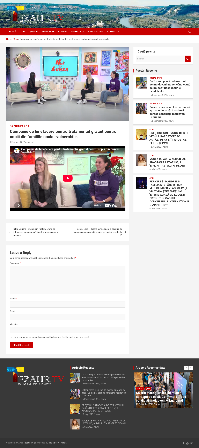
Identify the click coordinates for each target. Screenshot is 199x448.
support (30, 142)
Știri (32, 31)
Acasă (12, 31)
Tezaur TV (29, 442)
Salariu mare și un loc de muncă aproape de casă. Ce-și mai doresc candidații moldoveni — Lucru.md (169, 112)
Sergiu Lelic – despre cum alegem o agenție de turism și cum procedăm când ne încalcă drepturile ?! (97, 232)
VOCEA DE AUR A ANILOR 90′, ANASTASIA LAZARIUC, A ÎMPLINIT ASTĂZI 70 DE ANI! (167, 162)
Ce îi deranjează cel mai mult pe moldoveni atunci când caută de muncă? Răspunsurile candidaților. (169, 86)
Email (13, 311)
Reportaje (77, 31)
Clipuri (62, 31)
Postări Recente (146, 70)
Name (13, 298)
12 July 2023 (155, 147)
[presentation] (186, 368)
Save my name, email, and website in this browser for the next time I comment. (51, 337)
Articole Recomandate (150, 367)
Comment (15, 263)
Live (23, 31)
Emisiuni (46, 31)
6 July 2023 (154, 169)
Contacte (113, 31)
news (171, 95)
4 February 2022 (17, 142)
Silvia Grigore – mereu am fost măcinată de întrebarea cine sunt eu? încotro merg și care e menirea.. (36, 232)
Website (14, 324)
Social (152, 78)
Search (188, 59)
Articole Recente (83, 367)
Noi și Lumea (16, 126)
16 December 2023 (158, 95)
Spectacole (95, 31)
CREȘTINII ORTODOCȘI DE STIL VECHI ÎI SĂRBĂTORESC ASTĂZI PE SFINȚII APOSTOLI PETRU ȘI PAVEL (169, 138)
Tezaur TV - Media (58, 442)
